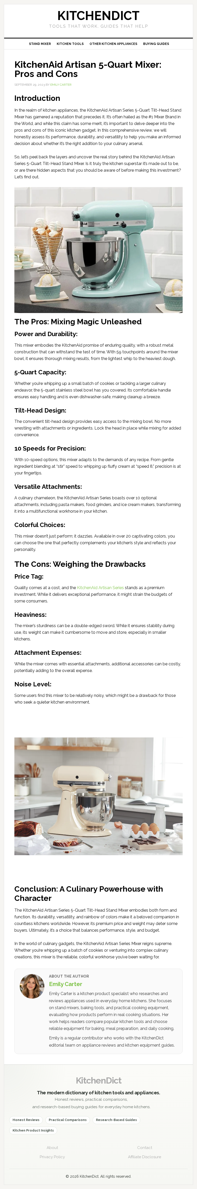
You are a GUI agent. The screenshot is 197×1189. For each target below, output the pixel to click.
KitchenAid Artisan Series (100, 587)
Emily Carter (65, 984)
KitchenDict (98, 1080)
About (52, 1147)
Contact (144, 1147)
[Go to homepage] (98, 21)
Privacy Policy (52, 1157)
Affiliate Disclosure (144, 1157)
